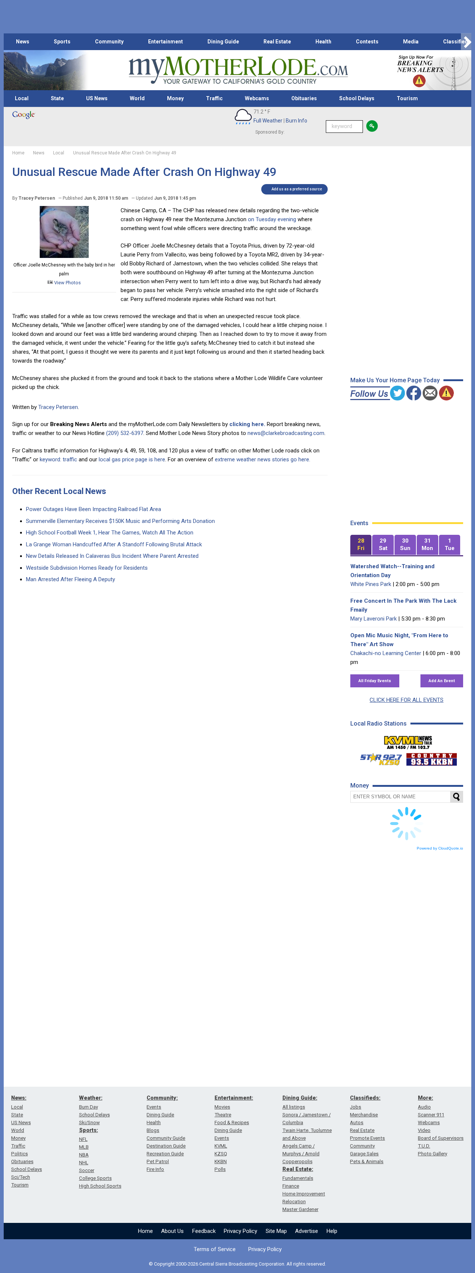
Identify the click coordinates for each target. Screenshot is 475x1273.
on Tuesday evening (272, 219)
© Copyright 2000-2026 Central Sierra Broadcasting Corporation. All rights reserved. (237, 1264)
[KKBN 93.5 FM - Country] (431, 757)
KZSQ (220, 1153)
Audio (424, 1107)
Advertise (306, 1231)
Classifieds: (365, 1097)
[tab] (361, 545)
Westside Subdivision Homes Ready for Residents (87, 567)
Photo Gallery (432, 1153)
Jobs (355, 1107)
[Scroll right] (466, 41)
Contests (367, 42)
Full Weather (267, 121)
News (22, 42)
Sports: (88, 1130)
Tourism (407, 98)
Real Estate (277, 42)
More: (425, 1097)
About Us (172, 1231)
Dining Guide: (299, 1097)
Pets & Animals (366, 1161)
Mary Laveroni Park (373, 618)
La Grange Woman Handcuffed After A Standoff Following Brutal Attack (114, 544)
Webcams (257, 98)
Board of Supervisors (440, 1138)
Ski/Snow (89, 1122)
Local (22, 98)
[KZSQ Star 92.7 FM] (377, 757)
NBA (84, 1155)
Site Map (276, 1231)
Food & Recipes (231, 1122)
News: (18, 1097)
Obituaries (304, 98)
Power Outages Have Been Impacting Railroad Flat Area (93, 509)
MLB (84, 1147)
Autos (356, 1122)
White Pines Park (370, 584)
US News (97, 98)
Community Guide (166, 1138)
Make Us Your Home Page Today (395, 380)
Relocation (294, 1201)
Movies (222, 1107)
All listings (293, 1107)
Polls (220, 1169)
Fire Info (155, 1169)
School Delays (356, 98)
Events (154, 1107)
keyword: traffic (58, 459)
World (137, 98)
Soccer (86, 1170)
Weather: (90, 1097)
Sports (62, 42)
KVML (220, 1146)
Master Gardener (300, 1209)
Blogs (153, 1130)
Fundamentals (297, 1178)
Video (424, 1130)
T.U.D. (424, 1146)
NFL (83, 1139)
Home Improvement (303, 1194)
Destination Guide (166, 1146)
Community (109, 42)
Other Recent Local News (59, 491)
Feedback (204, 1231)
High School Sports (100, 1186)
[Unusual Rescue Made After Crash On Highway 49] (64, 256)
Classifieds (457, 42)
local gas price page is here (132, 459)
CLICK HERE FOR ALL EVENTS (406, 700)
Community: (162, 1097)
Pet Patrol (158, 1161)
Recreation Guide (165, 1153)
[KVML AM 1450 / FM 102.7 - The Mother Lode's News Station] (408, 740)
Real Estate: (297, 1169)
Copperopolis (297, 1161)
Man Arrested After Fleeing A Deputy (70, 579)
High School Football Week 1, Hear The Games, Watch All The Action (109, 532)
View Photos (67, 282)
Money (175, 98)
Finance (290, 1186)
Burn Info (296, 121)
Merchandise (364, 1114)
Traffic (214, 98)
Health (323, 42)
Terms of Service (215, 1249)
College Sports (95, 1178)
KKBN (220, 1161)
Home (145, 1231)
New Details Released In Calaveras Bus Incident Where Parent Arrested (112, 556)
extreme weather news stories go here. (262, 459)
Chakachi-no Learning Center (385, 653)
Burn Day (88, 1107)
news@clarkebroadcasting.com (286, 433)
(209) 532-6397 (124, 433)
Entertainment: (233, 1097)
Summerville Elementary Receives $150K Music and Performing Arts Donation (120, 521)
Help (332, 1231)
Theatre (222, 1114)
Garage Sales (364, 1153)
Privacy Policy (240, 1231)
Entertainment (165, 42)
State (57, 98)
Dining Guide (223, 42)
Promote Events (367, 1138)
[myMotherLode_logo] (238, 70)
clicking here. (247, 424)
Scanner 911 (431, 1114)
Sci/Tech (20, 1177)
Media (411, 42)
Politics (19, 1153)
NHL (83, 1162)
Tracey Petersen (58, 407)
